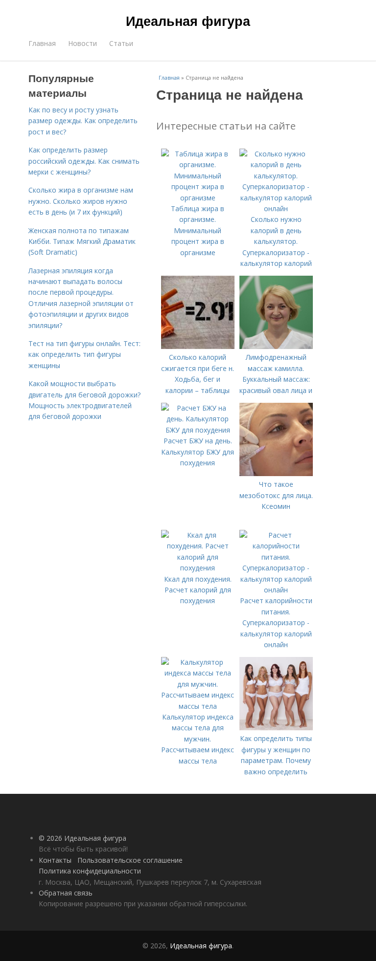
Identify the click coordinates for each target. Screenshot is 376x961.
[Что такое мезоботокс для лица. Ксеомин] (276, 473)
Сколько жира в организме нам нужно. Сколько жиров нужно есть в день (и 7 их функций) (80, 201)
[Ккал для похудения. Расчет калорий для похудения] (198, 567)
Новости (82, 43)
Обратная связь (66, 892)
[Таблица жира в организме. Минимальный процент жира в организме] (198, 197)
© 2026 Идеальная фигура (82, 838)
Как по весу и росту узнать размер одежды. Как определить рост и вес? (83, 120)
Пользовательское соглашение (130, 860)
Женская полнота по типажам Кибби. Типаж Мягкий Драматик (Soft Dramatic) (82, 241)
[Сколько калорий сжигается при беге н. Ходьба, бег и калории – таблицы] (198, 346)
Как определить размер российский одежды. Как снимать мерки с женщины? (84, 160)
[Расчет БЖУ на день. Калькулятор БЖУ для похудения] (198, 430)
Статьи (121, 43)
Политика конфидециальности (90, 870)
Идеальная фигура (188, 20)
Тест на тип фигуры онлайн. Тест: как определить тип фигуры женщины (84, 354)
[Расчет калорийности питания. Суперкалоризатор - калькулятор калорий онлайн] (276, 589)
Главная (42, 43)
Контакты (55, 860)
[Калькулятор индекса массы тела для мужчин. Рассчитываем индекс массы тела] (198, 706)
